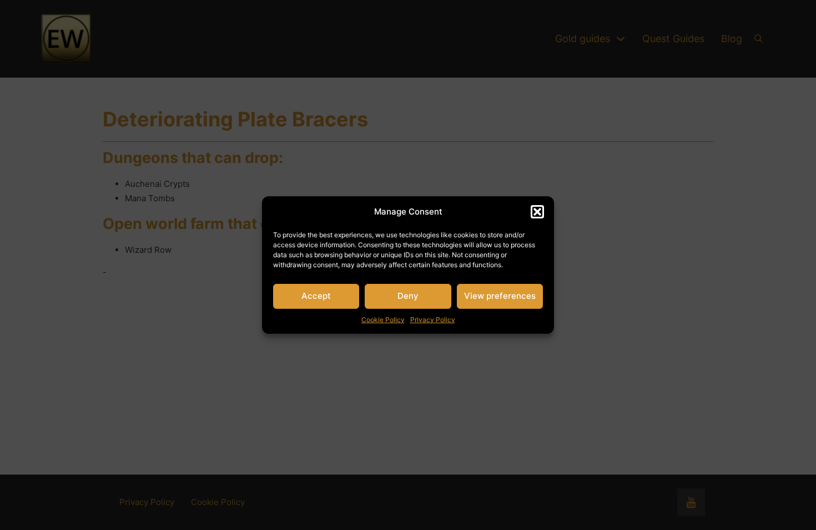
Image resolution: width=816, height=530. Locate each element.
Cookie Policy (383, 319)
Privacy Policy (432, 319)
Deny (408, 296)
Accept (316, 296)
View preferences (500, 296)
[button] (537, 211)
